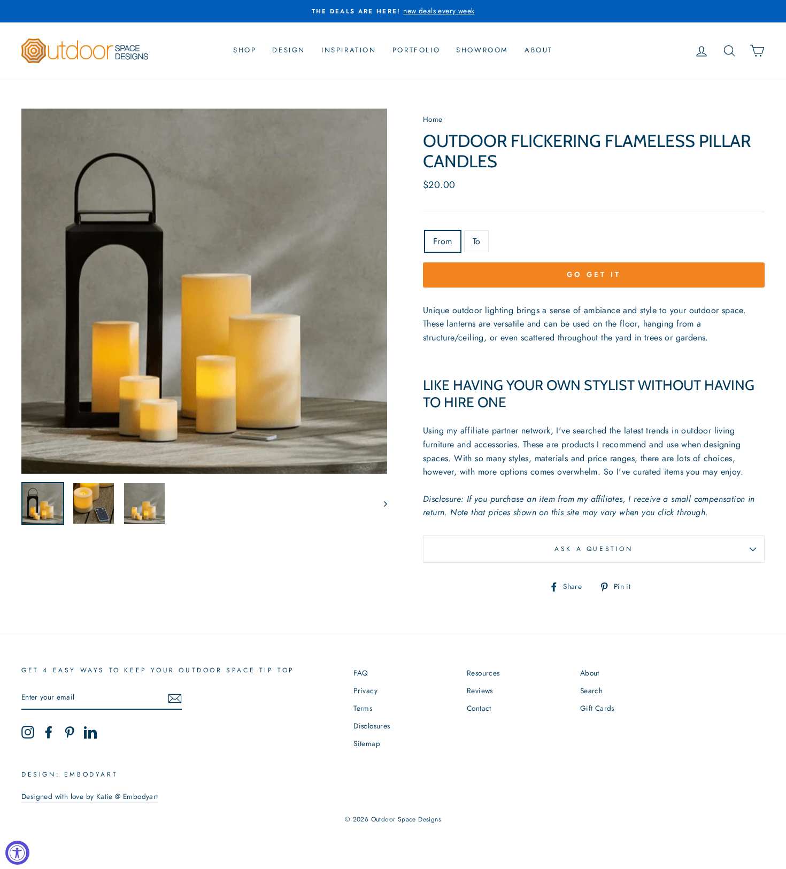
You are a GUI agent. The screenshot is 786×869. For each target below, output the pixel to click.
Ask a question (593, 549)
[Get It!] (175, 698)
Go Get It (593, 274)
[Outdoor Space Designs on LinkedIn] (90, 732)
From (442, 241)
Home (432, 119)
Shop (244, 50)
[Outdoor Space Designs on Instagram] (27, 732)
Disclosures (371, 725)
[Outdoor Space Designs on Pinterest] (69, 732)
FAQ (360, 673)
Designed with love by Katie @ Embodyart (89, 796)
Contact (479, 708)
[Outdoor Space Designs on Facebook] (48, 732)
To (477, 241)
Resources (483, 673)
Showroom (482, 50)
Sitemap (366, 743)
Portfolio (416, 50)
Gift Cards (597, 708)
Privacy (365, 690)
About (539, 50)
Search (591, 690)
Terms (362, 708)
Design (288, 50)
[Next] (380, 503)
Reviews (480, 690)
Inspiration (348, 50)
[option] (393, 11)
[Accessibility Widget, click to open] (17, 853)
